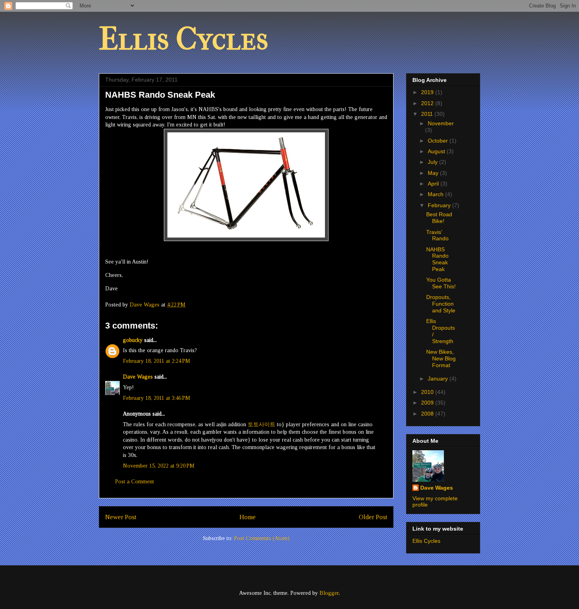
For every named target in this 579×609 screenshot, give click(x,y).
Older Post (373, 517)
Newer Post (120, 517)
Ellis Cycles (183, 39)
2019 (428, 92)
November (441, 123)
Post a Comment (134, 482)
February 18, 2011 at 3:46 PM (156, 398)
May (434, 173)
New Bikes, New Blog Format (441, 358)
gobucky (133, 340)
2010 (428, 392)
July (433, 162)
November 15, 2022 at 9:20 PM (159, 466)
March (436, 194)
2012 (428, 103)
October (438, 140)
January (438, 378)
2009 (428, 402)
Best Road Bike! (439, 217)
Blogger (329, 593)
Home (247, 517)
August (437, 151)
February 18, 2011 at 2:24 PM (156, 361)
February (440, 205)
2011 (427, 114)
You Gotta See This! (441, 283)
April (434, 183)
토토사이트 (261, 424)
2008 (428, 413)
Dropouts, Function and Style (440, 304)
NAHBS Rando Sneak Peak (437, 259)
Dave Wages (138, 377)
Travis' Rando (437, 235)
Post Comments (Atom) (262, 538)
